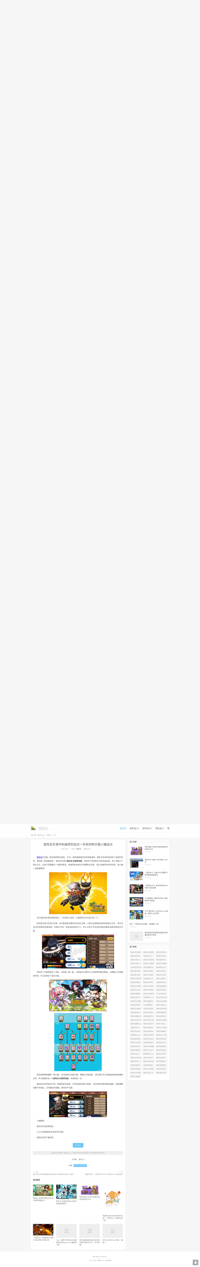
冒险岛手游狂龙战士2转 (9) (161, 952)
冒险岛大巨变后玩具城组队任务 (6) (161, 975)
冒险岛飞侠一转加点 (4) (148, 1073)
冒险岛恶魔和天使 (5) (148, 1001)
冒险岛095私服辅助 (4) (148, 1047)
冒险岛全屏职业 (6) (135, 983)
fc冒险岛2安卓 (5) (135, 1028)
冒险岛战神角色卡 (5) (135, 1005)
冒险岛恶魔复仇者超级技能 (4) (161, 1065)
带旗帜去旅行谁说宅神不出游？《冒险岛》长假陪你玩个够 (113, 1218)
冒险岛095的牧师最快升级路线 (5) (136, 1009)
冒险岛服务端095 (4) (136, 1039)
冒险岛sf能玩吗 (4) (148, 1058)
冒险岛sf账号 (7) (136, 960)
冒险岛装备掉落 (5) (161, 1013)
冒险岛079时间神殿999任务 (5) (161, 1028)
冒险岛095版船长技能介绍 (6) (148, 975)
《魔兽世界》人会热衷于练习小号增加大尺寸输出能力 (103, 1174)
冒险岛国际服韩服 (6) (161, 986)
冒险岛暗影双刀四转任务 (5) (148, 1016)
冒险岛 (123, 828)
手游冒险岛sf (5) (148, 997)
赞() (79, 1145)
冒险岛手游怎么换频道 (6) (161, 971)
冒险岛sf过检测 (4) (161, 1054)
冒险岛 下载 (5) (161, 1024)
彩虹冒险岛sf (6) (148, 978)
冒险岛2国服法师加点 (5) (136, 1016)
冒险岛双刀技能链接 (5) (161, 990)
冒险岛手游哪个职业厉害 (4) (161, 1058)
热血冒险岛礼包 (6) (161, 983)
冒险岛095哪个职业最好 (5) (161, 998)
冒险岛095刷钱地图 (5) (161, 1020)
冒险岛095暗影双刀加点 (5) (148, 994)
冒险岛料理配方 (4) (135, 1065)
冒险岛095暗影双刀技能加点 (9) (148, 952)
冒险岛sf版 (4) (135, 1054)
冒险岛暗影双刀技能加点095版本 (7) (161, 960)
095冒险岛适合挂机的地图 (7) (136, 968)
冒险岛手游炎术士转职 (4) (135, 1047)
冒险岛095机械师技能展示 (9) (136, 952)
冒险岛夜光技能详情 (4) (161, 1039)
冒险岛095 (147, 828)
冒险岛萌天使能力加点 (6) (135, 971)
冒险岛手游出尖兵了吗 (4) (161, 1050)
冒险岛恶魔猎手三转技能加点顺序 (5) (135, 994)
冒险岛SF (159, 828)
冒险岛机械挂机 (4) (148, 1043)
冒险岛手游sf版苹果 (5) (135, 1032)
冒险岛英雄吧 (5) (136, 1024)
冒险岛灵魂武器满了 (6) (148, 990)
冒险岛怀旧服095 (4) (136, 1069)
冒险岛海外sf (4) (136, 1061)
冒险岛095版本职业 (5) (161, 1001)
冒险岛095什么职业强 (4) (161, 1035)
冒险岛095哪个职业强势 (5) (136, 1020)
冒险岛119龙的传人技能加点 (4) (136, 1043)
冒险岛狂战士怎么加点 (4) (161, 1069)
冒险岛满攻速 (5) (136, 1012)
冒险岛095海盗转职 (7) (148, 964)
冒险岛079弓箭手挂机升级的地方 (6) (148, 986)
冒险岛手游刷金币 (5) (148, 1032)
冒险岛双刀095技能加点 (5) (148, 1020)
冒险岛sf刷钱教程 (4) (135, 1077)
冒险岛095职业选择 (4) (148, 1062)
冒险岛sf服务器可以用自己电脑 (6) (148, 971)
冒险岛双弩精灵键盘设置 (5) (161, 1032)
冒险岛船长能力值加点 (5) (161, 1016)
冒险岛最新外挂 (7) (148, 968)
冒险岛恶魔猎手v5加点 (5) (148, 1028)
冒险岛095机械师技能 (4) (148, 1069)
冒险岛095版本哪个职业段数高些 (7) (148, 960)
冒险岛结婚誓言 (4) (135, 1050)
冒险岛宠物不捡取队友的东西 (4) (161, 1062)
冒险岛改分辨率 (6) (148, 983)
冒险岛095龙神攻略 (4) (148, 1035)
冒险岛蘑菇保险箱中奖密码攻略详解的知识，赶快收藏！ (89, 1242)
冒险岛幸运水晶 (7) (161, 956)
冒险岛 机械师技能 (80, 1165)
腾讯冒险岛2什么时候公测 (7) (161, 968)
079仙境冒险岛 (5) (147, 1005)
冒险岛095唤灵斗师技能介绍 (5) (148, 1013)
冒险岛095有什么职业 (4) (148, 1050)
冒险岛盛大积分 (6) (135, 975)
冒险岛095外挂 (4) (160, 1043)
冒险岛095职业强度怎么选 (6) (136, 979)
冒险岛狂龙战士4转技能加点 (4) (148, 1039)
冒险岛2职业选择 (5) (161, 1009)
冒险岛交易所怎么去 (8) (135, 956)
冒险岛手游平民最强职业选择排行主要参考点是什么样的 (53, 1174)
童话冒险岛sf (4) (148, 1054)
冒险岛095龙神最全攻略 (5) (136, 1001)
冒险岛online (33, 828)
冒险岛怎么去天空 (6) (135, 990)
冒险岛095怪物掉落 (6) (136, 986)
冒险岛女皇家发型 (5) (148, 1009)
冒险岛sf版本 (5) (161, 1005)
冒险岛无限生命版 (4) (161, 1047)
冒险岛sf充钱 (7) (136, 963)
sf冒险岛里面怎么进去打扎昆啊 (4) (148, 1065)
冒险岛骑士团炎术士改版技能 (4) (161, 1073)
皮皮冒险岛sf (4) (136, 1035)
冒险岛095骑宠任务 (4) (136, 1073)
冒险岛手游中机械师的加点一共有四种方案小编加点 (78, 844)
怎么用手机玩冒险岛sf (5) (161, 994)
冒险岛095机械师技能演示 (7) (161, 964)
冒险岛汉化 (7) (147, 956)
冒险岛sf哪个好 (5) (135, 998)
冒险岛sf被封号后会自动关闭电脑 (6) (161, 979)
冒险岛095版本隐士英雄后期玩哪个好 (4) (136, 1058)
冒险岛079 (134, 828)
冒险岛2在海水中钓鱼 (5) (148, 1024)
